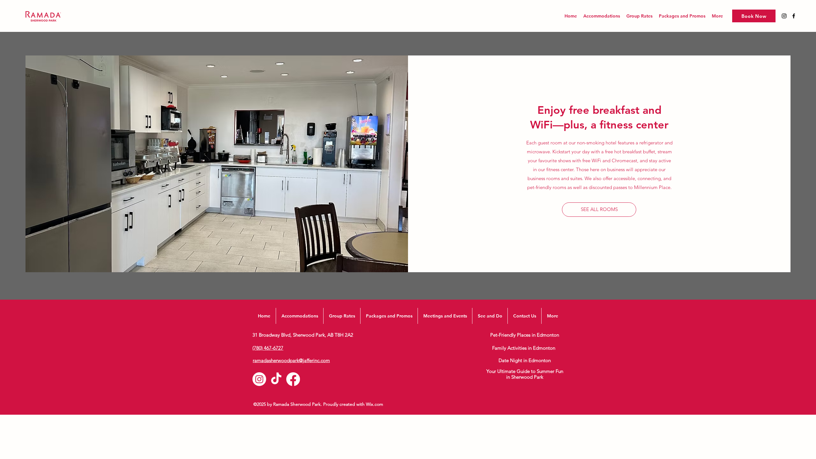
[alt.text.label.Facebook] (793, 16)
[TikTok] (276, 379)
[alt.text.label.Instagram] (784, 16)
